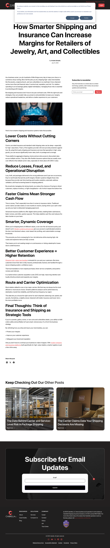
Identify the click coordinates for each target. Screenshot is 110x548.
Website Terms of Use (38, 543)
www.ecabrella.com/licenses (83, 518)
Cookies (60, 543)
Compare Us (34, 517)
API (43, 523)
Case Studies (23, 517)
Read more (10, 428)
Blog (20, 520)
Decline (86, 18)
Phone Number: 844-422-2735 (95, 2)
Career (44, 515)
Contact (44, 517)
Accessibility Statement (51, 543)
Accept (72, 18)
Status (43, 520)
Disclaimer (66, 543)
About (21, 515)
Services (33, 515)
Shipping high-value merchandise (16, 260)
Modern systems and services (23, 229)
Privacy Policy (73, 543)
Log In (101, 5)
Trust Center (45, 526)
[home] (13, 5)
